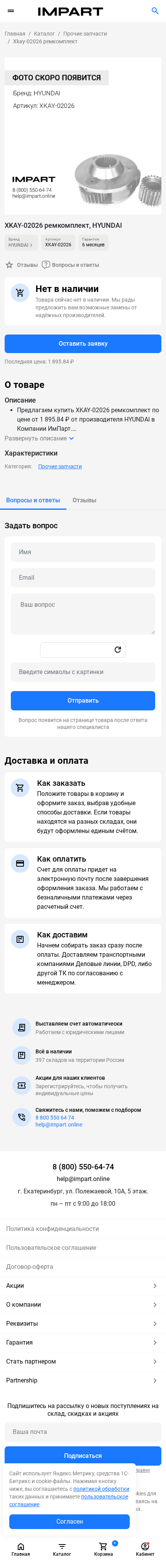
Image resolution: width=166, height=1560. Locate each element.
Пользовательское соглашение (51, 1247)
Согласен (69, 1521)
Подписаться (83, 1455)
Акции (15, 1285)
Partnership (21, 1380)
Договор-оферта (29, 1266)
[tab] (33, 500)
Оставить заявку (83, 343)
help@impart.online (59, 1124)
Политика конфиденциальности (52, 1228)
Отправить (83, 700)
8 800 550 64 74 (55, 1118)
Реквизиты (22, 1323)
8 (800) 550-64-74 (83, 1166)
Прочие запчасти (60, 466)
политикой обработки (101, 1489)
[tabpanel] (83, 623)
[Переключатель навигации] (11, 11)
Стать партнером (31, 1361)
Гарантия (19, 1342)
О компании (23, 1304)
